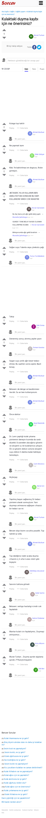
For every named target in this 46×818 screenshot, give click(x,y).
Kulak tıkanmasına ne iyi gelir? (16, 738)
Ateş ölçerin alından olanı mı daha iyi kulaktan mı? (22, 744)
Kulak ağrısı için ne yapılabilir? (16, 775)
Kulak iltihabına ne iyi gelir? (16, 794)
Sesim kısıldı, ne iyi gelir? (15, 752)
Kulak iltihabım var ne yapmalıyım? (18, 771)
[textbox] (25, 60)
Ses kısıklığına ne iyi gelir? (15, 760)
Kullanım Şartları (27, 810)
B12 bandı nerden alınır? (11, 802)
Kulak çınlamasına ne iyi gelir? (16, 790)
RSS (3, 813)
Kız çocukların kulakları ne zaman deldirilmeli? (23, 767)
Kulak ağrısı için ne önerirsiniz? (17, 786)
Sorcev (17, 3)
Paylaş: (11, 128)
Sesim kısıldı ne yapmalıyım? (16, 764)
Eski (26, 69)
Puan (42, 69)
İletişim (36, 810)
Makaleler (5, 810)
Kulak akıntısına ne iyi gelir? (15, 779)
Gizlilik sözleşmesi (15, 810)
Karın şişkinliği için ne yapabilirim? (16, 798)
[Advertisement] (23, 97)
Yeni (34, 69)
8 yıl (35, 37)
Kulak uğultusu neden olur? (15, 783)
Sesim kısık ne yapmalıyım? (15, 748)
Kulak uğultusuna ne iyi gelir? (16, 756)
